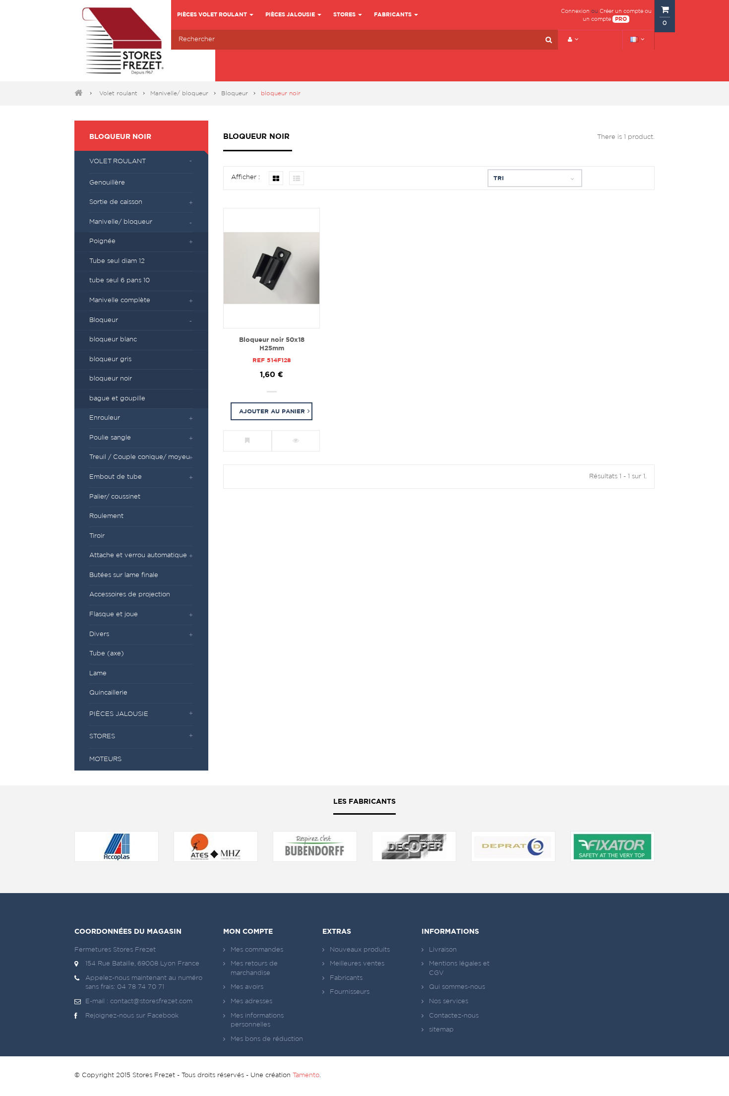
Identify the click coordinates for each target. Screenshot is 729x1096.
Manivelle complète (119, 300)
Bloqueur (234, 93)
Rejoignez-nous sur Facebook (132, 1016)
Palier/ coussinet (114, 497)
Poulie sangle (110, 438)
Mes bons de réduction (267, 1039)
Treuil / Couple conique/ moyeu (139, 457)
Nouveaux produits (360, 950)
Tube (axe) (106, 653)
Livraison (443, 950)
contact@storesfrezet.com (151, 1001)
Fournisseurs (349, 992)
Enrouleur (104, 418)
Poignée (102, 241)
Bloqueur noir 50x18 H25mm (271, 344)
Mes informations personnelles (257, 1021)
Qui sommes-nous (457, 987)
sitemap (441, 1030)
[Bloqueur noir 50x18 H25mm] (271, 268)
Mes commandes (257, 950)
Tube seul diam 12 (117, 261)
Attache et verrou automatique (138, 555)
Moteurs (105, 759)
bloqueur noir (110, 379)
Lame (98, 673)
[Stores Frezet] (122, 40)
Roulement (106, 516)
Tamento (306, 1075)
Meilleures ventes (357, 964)
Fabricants (346, 978)
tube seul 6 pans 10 (119, 280)
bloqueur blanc (113, 339)
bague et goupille (117, 398)
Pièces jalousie (118, 714)
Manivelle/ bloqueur (179, 93)
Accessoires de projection (129, 594)
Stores (102, 736)
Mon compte (248, 931)
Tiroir (97, 536)
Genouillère (107, 183)
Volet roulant (118, 93)
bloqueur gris (110, 359)
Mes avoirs (247, 987)
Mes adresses (251, 1001)
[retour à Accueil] (78, 93)
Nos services (448, 1001)
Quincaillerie (108, 693)
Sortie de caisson (115, 202)
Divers (99, 634)
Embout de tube (115, 477)
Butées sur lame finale (123, 575)
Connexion (575, 11)
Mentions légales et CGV (459, 968)
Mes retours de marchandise (254, 968)
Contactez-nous (454, 1016)
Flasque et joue (113, 614)
